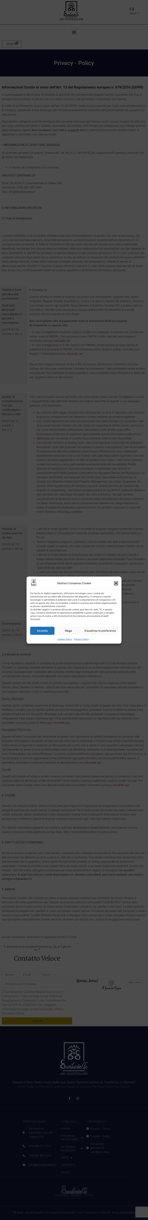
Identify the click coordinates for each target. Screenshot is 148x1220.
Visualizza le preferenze (100, 630)
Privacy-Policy (81, 639)
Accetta (42, 630)
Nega (68, 630)
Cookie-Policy (64, 639)
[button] (116, 583)
